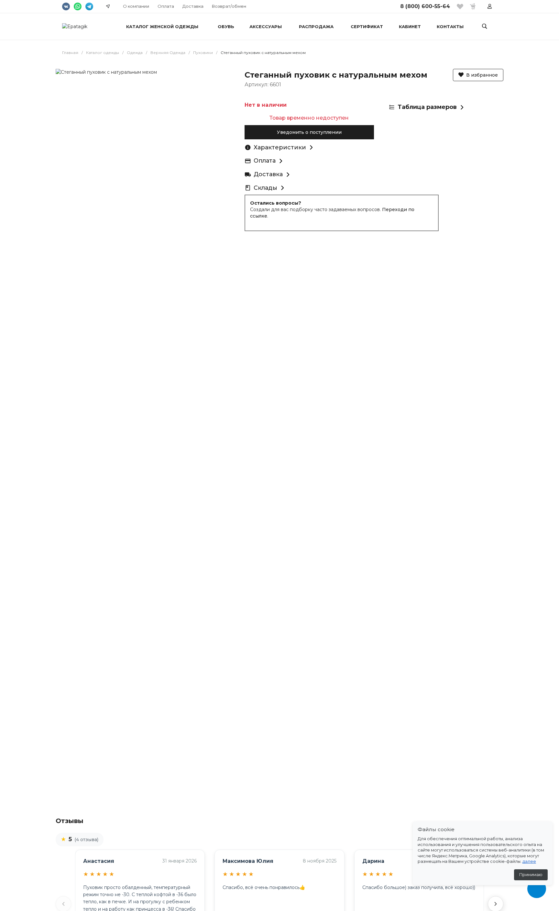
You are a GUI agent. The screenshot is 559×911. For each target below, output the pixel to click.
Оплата (166, 6)
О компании (136, 6)
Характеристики (280, 147)
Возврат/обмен (229, 6)
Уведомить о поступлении (309, 132)
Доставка (192, 6)
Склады (265, 187)
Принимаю (531, 874)
